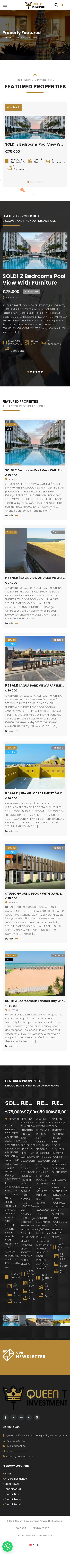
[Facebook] (6, 1417)
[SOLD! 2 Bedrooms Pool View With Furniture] (11, 1320)
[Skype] (29, 1417)
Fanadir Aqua (12, 1489)
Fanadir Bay (11, 1494)
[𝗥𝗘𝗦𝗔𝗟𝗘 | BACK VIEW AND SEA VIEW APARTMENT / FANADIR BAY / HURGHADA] (27, 1320)
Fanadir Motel (12, 1504)
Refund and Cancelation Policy (35, 1535)
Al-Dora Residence (15, 1478)
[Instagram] (37, 1417)
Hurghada (14, 107)
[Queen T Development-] (35, 5)
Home (8, 37)
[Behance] (21, 1417)
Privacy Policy (41, 1528)
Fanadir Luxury (13, 1499)
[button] (28, 182)
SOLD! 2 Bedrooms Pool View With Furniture (34, 279)
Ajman (8, 1473)
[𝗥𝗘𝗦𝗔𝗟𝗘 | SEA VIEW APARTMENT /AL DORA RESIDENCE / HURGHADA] (61, 1320)
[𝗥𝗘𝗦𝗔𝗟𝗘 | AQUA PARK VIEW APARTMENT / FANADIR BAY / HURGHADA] (44, 1320)
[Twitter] (13, 1417)
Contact (20, 1528)
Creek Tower (11, 1484)
